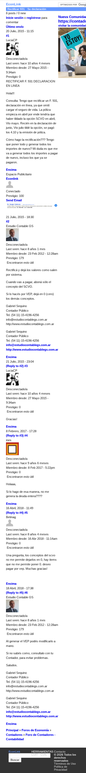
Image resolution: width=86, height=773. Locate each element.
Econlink (12, 178)
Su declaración (36, 9)
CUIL (44, 754)
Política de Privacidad (60, 768)
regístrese (34, 17)
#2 (7, 221)
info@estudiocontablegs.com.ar (28, 345)
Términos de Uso (65, 763)
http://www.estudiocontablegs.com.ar (32, 349)
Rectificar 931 (16, 9)
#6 (26, 592)
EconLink (13, 4)
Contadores (14, 734)
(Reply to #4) (15, 512)
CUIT (34, 754)
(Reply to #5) (15, 592)
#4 (26, 435)
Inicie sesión (14, 17)
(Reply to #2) (15, 366)
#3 (26, 366)
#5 (26, 512)
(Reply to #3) (15, 435)
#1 (7, 35)
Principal (12, 730)
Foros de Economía (35, 730)
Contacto (59, 751)
